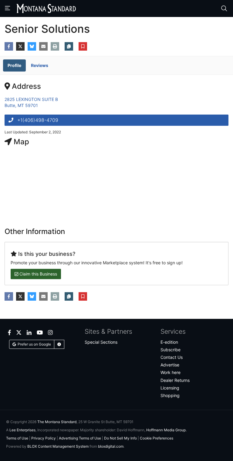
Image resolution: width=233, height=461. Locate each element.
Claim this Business (37, 273)
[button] (83, 47)
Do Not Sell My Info (120, 438)
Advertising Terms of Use (80, 438)
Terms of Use (17, 438)
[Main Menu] (8, 8)
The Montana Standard (56, 421)
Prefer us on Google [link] (34, 344)
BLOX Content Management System (58, 446)
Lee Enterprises (22, 430)
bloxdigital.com (110, 446)
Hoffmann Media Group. (166, 430)
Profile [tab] (14, 65)
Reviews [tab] (39, 65)
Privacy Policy (43, 438)
